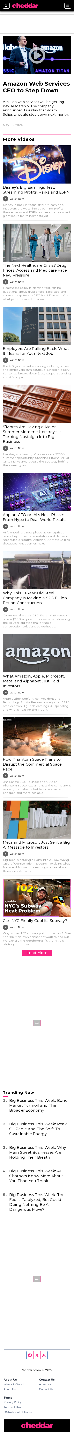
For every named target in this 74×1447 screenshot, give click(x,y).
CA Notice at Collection (18, 1412)
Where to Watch (14, 1384)
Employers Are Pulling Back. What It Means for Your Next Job (36, 351)
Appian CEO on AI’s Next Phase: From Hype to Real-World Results (35, 517)
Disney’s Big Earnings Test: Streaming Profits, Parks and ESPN (36, 190)
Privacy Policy (13, 1402)
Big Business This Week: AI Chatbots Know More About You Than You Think (36, 1176)
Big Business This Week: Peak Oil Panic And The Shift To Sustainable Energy (38, 1129)
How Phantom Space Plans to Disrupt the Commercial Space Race (32, 764)
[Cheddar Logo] (25, 5)
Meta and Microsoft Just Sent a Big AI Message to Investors (36, 845)
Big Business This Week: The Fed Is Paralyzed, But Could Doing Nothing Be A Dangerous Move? (37, 1202)
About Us (10, 1389)
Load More (37, 952)
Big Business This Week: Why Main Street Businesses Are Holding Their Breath (37, 1152)
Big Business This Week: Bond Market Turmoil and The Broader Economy (38, 1105)
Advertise (45, 1384)
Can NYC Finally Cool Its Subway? (35, 920)
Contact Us (46, 1389)
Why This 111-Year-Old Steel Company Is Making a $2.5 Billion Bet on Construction (35, 598)
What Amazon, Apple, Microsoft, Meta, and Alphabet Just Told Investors (34, 681)
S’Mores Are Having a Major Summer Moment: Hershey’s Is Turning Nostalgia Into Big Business (32, 434)
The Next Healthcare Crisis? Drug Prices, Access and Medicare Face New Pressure (35, 270)
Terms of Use (12, 1407)
